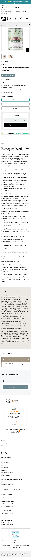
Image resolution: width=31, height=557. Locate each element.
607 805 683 (4, 9)
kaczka (15, 100)
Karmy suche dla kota (7, 492)
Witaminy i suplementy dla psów (10, 482)
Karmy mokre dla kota (7, 494)
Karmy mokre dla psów (7, 487)
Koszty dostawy (5, 462)
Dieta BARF (4, 497)
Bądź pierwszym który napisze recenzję (16, 387)
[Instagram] (18, 7)
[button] (12, 421)
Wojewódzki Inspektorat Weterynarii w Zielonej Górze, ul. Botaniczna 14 (15, 546)
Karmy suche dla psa (7, 484)
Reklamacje (4, 467)
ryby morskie (15, 108)
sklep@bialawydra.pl (7, 516)
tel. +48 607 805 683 (7, 513)
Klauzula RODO (5, 475)
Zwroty (3, 465)
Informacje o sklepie (7, 443)
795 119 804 (4, 7)
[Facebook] (16, 7)
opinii (19, 402)
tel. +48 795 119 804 (6, 511)
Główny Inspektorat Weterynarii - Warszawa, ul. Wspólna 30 (15, 541)
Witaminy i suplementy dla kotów (10, 489)
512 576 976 (4, 13)
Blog (2, 445)
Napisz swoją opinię (9, 75)
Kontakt (3, 448)
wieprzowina (15, 104)
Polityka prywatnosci (7, 472)
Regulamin (4, 470)
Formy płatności (5, 460)
